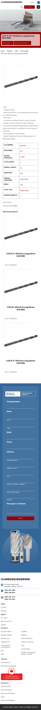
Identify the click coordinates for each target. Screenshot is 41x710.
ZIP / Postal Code (13, 492)
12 (21, 168)
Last (8, 428)
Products (10, 51)
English (32, 2)
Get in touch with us (27, 394)
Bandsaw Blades (6, 635)
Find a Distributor (6, 690)
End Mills (24, 631)
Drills (16, 51)
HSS (21, 173)
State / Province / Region (16, 484)
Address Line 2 (12, 468)
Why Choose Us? (6, 621)
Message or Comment (17, 504)
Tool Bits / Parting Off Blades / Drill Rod (28, 653)
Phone (10, 442)
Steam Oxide (24, 179)
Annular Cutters (6, 631)
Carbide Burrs (5, 642)
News (3, 697)
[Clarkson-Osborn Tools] (11, 2)
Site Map (4, 611)
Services (4, 659)
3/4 (21, 151)
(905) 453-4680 (9, 590)
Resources (5, 683)
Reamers (24, 635)
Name (10, 411)
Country (9, 500)
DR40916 (23, 146)
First (8, 420)
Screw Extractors (26, 638)
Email (10, 432)
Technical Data (6, 686)
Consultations (5, 662)
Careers (3, 625)
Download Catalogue (8, 700)
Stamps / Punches (27, 642)
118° (21, 185)
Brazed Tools (5, 638)
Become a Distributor (8, 693)
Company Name (14, 402)
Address (11, 452)
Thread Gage (25, 649)
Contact (3, 607)
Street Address (12, 460)
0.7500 (22, 157)
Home (3, 51)
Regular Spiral (24, 190)
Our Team (4, 618)
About (3, 614)
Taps (22, 645)
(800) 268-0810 (9, 593)
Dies (2, 651)
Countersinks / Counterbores (6, 646)
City (8, 476)
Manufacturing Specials (8, 666)
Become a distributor (21, 43)
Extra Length (24, 51)
